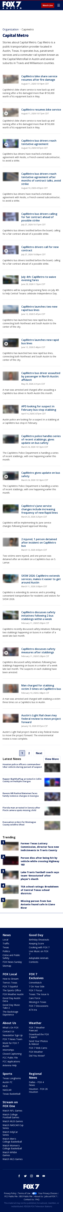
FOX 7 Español (10, 986)
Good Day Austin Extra (11, 1000)
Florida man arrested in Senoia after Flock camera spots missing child (21, 809)
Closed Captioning (12, 1053)
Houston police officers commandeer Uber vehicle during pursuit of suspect (22, 765)
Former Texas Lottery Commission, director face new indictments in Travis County (40, 847)
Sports (7, 1074)
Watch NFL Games (12, 1110)
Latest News (12, 759)
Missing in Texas (37, 1002)
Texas (6, 947)
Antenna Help (10, 1065)
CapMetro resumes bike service (41, 109)
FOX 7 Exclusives (36, 976)
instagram (31, 1176)
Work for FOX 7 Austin (11, 1044)
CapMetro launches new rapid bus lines (40, 341)
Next (39, 753)
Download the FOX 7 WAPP (39, 1036)
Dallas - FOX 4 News (36, 1084)
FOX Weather (36, 1051)
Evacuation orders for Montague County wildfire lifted (19, 823)
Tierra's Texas (10, 982)
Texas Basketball (11, 1093)
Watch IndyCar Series (10, 1133)
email (43, 1176)
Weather (35, 1023)
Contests (33, 961)
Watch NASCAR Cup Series (13, 1127)
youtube (37, 1176)
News (7, 935)
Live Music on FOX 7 (38, 953)
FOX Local (10, 974)
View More (52, 759)
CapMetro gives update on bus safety (40, 474)
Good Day (36, 935)
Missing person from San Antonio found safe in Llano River (38, 904)
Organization (11, 29)
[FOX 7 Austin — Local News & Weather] (12, 5)
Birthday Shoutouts (39, 939)
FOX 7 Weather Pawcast (37, 1029)
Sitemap (7, 965)
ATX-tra (33, 1009)
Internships (8, 1049)
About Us (9, 1023)
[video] (11, 112)
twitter (25, 1176)
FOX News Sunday (12, 961)
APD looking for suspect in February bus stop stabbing (38, 408)
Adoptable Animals (38, 958)
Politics (6, 951)
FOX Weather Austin (13, 994)
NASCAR (7, 1089)
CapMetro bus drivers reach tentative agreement (38, 142)
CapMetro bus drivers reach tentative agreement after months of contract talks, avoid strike (41, 179)
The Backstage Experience (10, 1013)
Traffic (6, 943)
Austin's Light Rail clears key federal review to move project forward (41, 719)
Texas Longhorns (12, 1078)
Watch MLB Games (13, 1121)
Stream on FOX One (10, 1104)
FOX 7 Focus (35, 990)
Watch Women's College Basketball (12, 1147)
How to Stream (11, 978)
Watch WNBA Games (10, 1154)
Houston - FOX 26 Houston (38, 1090)
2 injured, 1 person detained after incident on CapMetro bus (39, 542)
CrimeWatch (35, 982)
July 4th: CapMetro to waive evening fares (38, 278)
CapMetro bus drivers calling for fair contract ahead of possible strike (39, 217)
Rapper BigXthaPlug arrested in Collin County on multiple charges (22, 780)
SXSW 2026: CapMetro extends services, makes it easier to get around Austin (41, 579)
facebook (19, 1176)
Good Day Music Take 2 (11, 1006)
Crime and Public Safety (11, 957)
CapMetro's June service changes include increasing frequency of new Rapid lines (39, 509)
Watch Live (48, 5)
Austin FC (7, 1082)
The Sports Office (12, 990)
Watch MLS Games (13, 1159)
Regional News (35, 1075)
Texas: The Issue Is (39, 994)
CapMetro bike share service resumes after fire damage (39, 78)
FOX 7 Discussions (38, 1005)
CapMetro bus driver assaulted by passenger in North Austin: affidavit (40, 376)
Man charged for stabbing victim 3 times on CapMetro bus (41, 687)
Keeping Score (36, 943)
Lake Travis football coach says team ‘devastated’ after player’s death (40, 876)
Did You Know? (37, 1055)
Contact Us (8, 1031)
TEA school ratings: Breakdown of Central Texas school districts (40, 890)
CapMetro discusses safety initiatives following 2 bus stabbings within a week (38, 615)
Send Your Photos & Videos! (38, 1043)
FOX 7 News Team (12, 1039)
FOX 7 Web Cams (38, 1047)
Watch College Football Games (11, 1116)
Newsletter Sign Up (13, 1035)
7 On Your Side (36, 986)
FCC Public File (10, 1057)
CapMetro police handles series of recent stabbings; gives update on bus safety (41, 439)
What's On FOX (10, 1027)
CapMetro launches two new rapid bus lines (39, 308)
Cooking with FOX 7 (39, 947)
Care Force (34, 998)
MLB (5, 1086)
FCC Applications (11, 1061)
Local (5, 939)
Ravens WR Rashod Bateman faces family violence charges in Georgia (21, 794)
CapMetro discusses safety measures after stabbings (38, 650)
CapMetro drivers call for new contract (40, 248)
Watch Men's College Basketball (12, 1140)
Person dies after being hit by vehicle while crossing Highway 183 (40, 861)
